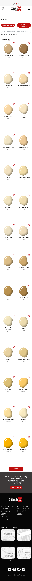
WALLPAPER (5, 512)
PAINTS (4, 510)
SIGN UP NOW (16, 487)
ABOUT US (21, 513)
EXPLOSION (12, 576)
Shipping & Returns (21, 511)
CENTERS (26, 576)
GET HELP (4, 519)
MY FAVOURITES (23, 509)
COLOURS (4, 509)
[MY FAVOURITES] (14, 3)
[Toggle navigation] (29, 9)
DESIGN (19, 576)
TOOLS (3, 513)
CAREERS (20, 515)
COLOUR (4, 576)
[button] (19, 3)
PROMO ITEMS (6, 518)
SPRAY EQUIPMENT (5, 515)
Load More (16, 469)
